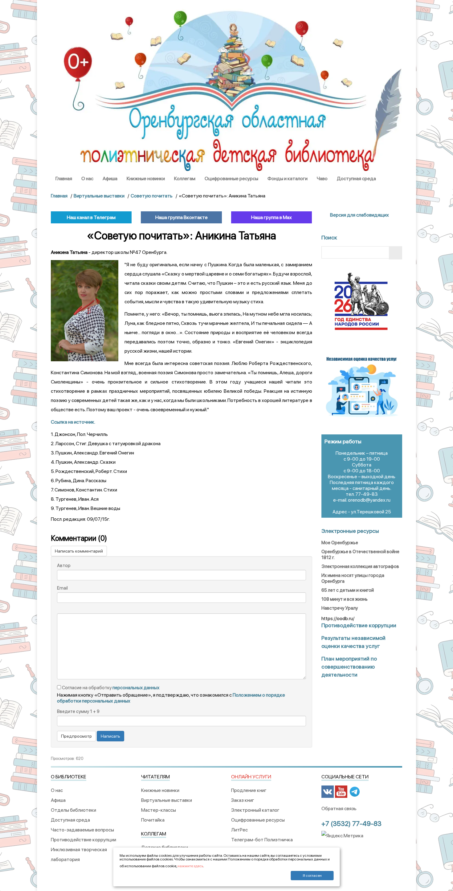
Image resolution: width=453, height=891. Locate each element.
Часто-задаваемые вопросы (82, 830)
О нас (87, 178)
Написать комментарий (79, 551)
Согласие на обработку (110, 687)
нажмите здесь (190, 866)
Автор (64, 565)
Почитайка (153, 820)
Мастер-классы (158, 810)
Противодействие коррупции (83, 840)
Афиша (110, 178)
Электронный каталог (255, 810)
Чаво (322, 178)
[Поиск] (395, 252)
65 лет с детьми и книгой (347, 590)
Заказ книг (242, 800)
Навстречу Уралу (339, 608)
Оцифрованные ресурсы (231, 178)
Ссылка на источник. (73, 422)
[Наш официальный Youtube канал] (341, 791)
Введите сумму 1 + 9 (78, 711)
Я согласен (312, 875)
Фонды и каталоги (287, 178)
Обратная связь (339, 808)
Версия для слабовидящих (359, 215)
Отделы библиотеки (73, 810)
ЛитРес (239, 830)
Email (62, 588)
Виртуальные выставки (166, 800)
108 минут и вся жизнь (344, 599)
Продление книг (249, 790)
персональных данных (135, 687)
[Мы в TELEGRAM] (355, 791)
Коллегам (184, 178)
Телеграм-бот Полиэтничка (262, 840)
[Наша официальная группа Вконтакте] (327, 791)
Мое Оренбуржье (339, 542)
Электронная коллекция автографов (360, 566)
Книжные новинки (146, 178)
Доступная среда (356, 178)
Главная (63, 178)
